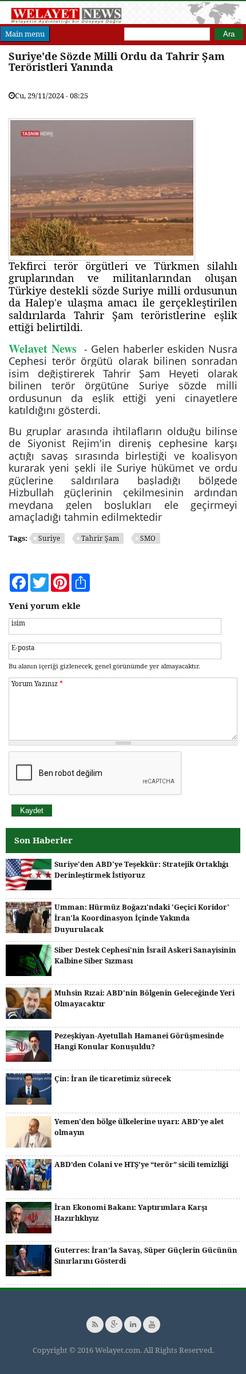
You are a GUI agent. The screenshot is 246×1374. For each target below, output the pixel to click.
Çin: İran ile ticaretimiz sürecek (112, 1078)
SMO (148, 538)
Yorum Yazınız (37, 683)
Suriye (49, 538)
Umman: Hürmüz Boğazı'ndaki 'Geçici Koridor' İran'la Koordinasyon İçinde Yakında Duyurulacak (141, 918)
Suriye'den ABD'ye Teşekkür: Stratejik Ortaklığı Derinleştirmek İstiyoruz (141, 870)
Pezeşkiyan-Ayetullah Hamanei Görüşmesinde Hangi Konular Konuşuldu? (139, 1041)
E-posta (23, 647)
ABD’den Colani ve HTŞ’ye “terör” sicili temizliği (141, 1164)
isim (18, 622)
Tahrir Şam (100, 538)
